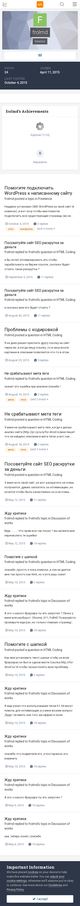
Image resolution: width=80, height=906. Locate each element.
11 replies (46, 277)
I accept (42, 899)
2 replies (42, 223)
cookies (33, 872)
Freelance (45, 198)
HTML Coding (66, 252)
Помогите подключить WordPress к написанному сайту (38, 190)
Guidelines (55, 885)
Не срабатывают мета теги (26, 373)
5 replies (42, 360)
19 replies (39, 543)
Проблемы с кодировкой (31, 329)
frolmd (9, 198)
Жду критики (15, 513)
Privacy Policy (15, 889)
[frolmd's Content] (40, 55)
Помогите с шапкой (20, 557)
